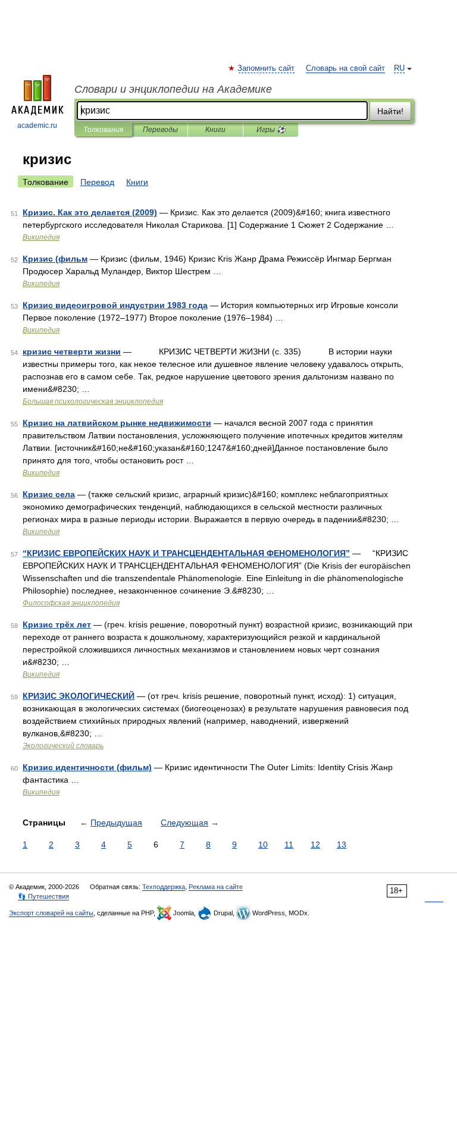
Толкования (103, 129)
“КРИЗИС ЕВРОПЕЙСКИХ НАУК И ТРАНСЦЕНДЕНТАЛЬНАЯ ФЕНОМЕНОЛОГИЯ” (186, 553)
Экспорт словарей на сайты (51, 912)
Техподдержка (163, 886)
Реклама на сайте (216, 886)
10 (263, 844)
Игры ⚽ (271, 129)
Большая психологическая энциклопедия (93, 401)
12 (315, 844)
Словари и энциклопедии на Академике (173, 89)
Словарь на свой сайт (345, 68)
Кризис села (49, 494)
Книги (215, 129)
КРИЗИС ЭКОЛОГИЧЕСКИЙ (78, 696)
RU (399, 68)
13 (341, 844)
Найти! (390, 111)
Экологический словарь (63, 746)
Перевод (97, 182)
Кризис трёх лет (57, 624)
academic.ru (37, 125)
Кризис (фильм (55, 258)
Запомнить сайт (267, 68)
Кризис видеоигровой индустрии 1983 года (115, 305)
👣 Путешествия (43, 896)
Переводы (160, 129)
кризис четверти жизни (72, 351)
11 (288, 844)
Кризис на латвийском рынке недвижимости (117, 423)
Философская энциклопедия (71, 603)
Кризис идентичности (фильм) (87, 767)
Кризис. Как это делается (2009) (90, 212)
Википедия (41, 237)
